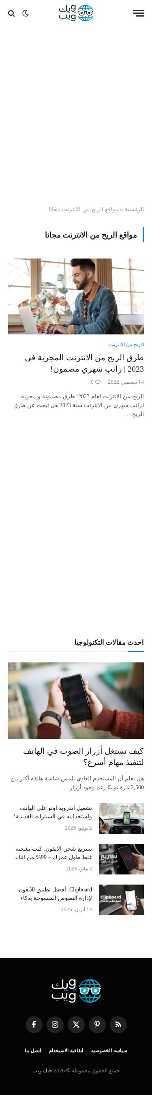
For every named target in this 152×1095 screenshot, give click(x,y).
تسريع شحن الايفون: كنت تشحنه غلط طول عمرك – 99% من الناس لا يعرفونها (52, 857)
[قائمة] (138, 13)
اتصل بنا (33, 1050)
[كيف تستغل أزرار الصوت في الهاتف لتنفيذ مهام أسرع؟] (76, 700)
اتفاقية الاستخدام (66, 1050)
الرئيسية (134, 209)
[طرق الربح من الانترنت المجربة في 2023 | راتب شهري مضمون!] (76, 296)
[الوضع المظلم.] (25, 13)
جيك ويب (42, 1070)
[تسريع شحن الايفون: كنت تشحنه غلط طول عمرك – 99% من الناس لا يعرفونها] (121, 859)
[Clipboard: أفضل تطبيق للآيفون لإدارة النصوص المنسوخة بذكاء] (121, 900)
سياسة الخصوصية (109, 1050)
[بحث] (12, 13)
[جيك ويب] (76, 13)
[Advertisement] (76, 116)
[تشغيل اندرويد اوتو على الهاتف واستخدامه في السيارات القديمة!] (121, 818)
